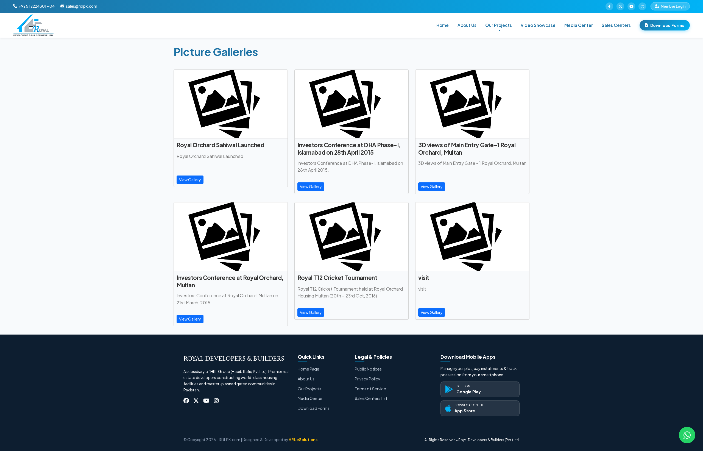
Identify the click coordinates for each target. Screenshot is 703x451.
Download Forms (667, 25)
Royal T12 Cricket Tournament (337, 277)
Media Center (578, 25)
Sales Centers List (371, 398)
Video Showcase (538, 25)
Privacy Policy (367, 378)
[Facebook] (609, 6)
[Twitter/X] (620, 6)
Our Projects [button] (498, 25)
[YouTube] (631, 6)
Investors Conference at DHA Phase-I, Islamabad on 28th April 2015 (349, 148)
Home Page (308, 368)
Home (442, 25)
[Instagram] (642, 6)
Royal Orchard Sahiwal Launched (220, 145)
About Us (466, 25)
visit (423, 277)
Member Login (673, 6)
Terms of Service (370, 388)
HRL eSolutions (303, 439)
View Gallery (190, 179)
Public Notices (368, 368)
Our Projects (309, 388)
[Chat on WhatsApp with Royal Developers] (687, 435)
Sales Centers (616, 25)
